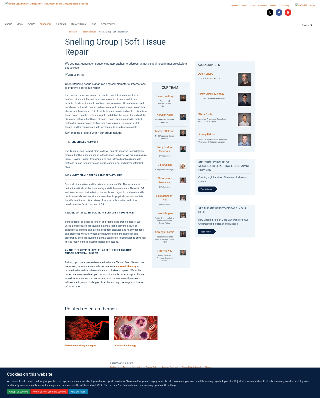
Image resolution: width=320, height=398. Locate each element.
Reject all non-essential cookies (49, 391)
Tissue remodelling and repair (80, 345)
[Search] (311, 25)
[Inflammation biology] (136, 328)
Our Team (61, 24)
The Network (206, 189)
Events (31, 24)
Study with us (78, 24)
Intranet (273, 5)
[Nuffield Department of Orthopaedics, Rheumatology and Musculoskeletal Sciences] (46, 2)
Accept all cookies (18, 391)
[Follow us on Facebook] (279, 12)
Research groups (89, 32)
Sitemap (208, 367)
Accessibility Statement (191, 367)
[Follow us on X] (270, 12)
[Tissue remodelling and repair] (87, 328)
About (8, 24)
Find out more (78, 391)
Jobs (93, 24)
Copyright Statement (170, 367)
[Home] (65, 32)
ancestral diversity (126, 266)
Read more (205, 231)
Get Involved (108, 24)
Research (45, 24)
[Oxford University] (302, 5)
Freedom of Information (132, 367)
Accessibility (284, 5)
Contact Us (114, 367)
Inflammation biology (125, 345)
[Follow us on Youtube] (288, 12)
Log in (252, 5)
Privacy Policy (152, 367)
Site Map (234, 5)
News (20, 24)
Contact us (262, 5)
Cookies (244, 5)
